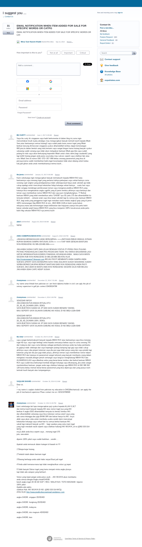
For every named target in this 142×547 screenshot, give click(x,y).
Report (56, 135)
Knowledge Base (113, 71)
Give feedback (111, 65)
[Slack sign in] (51, 89)
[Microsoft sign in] (28, 89)
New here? (39, 118)
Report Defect (105, 43)
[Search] (134, 53)
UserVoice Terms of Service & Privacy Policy (80, 538)
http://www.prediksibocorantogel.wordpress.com (45, 492)
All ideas (103, 31)
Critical (84, 53)
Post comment (74, 123)
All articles (108, 75)
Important (69, 53)
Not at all (55, 53)
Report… (70, 42)
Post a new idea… (107, 28)
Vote (8, 33)
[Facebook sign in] (28, 81)
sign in (120, 12)
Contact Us (105, 25)
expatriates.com (112, 80)
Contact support (112, 59)
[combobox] (116, 53)
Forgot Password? (24, 113)
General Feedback (107, 40)
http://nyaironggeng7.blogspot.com (30, 259)
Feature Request (106, 37)
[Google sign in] (51, 81)
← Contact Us (8, 17)
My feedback (105, 34)
